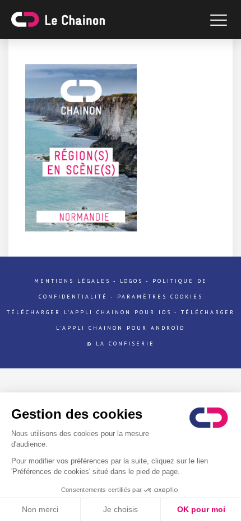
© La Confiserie (121, 343)
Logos (131, 281)
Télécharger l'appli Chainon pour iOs (89, 312)
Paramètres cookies (160, 296)
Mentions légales (72, 281)
